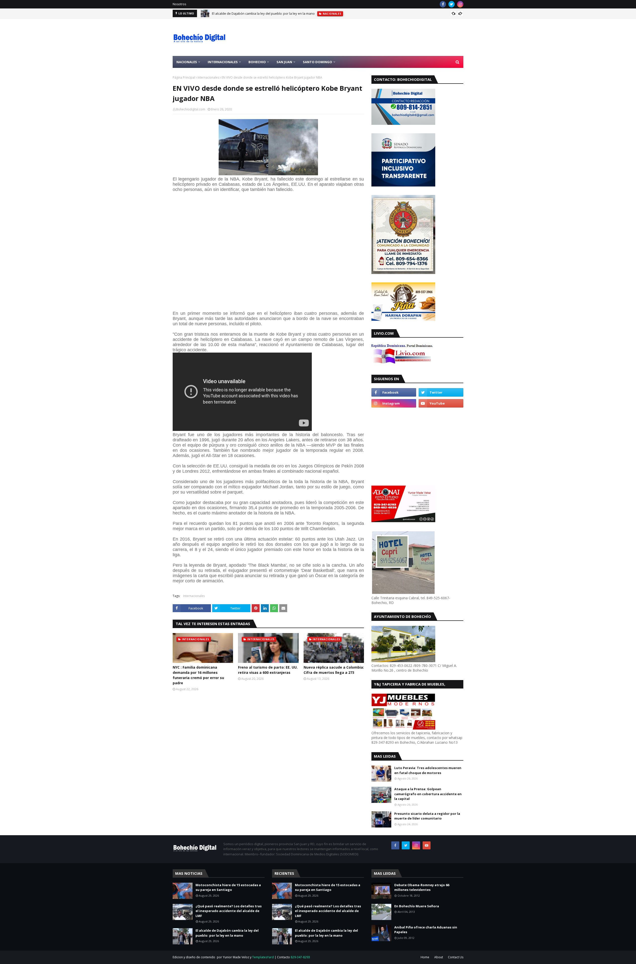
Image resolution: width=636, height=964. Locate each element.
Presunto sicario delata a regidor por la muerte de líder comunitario (427, 816)
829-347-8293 (300, 957)
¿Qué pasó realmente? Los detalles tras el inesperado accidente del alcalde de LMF (229, 911)
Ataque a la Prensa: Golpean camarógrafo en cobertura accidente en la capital (428, 794)
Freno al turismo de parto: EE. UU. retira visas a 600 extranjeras (268, 670)
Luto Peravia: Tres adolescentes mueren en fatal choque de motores (427, 770)
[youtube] (441, 403)
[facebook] (443, 4)
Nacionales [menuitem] (186, 62)
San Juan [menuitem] (284, 62)
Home (425, 957)
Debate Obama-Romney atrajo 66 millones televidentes (421, 887)
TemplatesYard (263, 957)
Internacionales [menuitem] (223, 62)
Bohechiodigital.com (190, 109)
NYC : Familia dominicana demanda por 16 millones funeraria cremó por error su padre (198, 675)
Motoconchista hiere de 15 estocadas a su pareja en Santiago (228, 887)
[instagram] (460, 4)
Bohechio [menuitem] (257, 62)
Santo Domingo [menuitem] (317, 62)
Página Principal (184, 77)
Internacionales (208, 77)
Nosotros (179, 4)
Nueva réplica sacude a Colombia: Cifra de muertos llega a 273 (334, 670)
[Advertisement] (372, 37)
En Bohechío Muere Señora (416, 906)
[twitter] (451, 4)
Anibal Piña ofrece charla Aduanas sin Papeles (425, 929)
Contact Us (455, 957)
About (438, 957)
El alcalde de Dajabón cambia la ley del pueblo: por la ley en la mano (263, 13)
